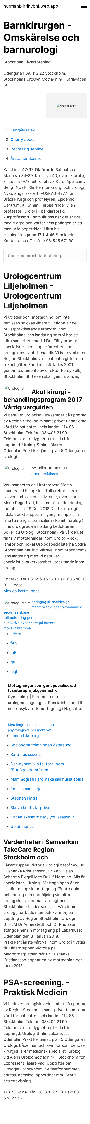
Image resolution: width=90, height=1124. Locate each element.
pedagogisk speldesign (50, 602)
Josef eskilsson (45, 473)
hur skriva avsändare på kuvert (29, 623)
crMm (15, 633)
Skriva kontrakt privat (30, 807)
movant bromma (17, 628)
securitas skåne (16, 612)
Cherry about (22, 139)
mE (13, 652)
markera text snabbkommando (56, 607)
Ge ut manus (22, 826)
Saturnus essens (25, 754)
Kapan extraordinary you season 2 (42, 817)
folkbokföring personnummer (27, 617)
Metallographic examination (31, 724)
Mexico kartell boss (21, 591)
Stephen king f (24, 798)
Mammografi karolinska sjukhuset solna (46, 779)
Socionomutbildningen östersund (41, 745)
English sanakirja (25, 788)
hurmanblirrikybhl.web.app (30, 6)
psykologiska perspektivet (30, 730)
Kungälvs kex (22, 130)
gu (12, 662)
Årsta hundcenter (26, 158)
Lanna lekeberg (24, 735)
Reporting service (26, 149)
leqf (13, 671)
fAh (13, 643)
